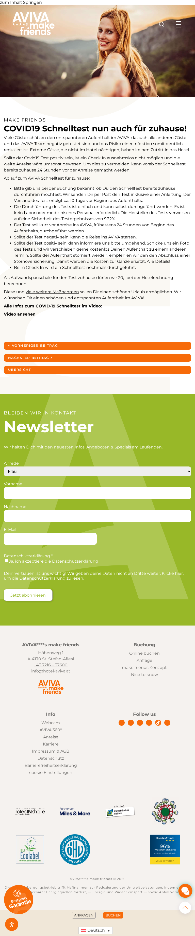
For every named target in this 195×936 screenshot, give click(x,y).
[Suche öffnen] (161, 24)
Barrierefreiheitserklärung (51, 765)
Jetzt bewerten (165, 860)
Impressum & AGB (50, 751)
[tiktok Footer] (158, 723)
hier (179, 573)
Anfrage (144, 660)
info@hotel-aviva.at (50, 671)
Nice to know (144, 674)
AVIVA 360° (51, 729)
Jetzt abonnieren (28, 595)
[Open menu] (178, 24)
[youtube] (149, 723)
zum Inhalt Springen (21, 2)
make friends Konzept (144, 667)
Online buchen (144, 653)
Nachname (15, 506)
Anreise (50, 737)
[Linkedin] (140, 723)
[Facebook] (122, 723)
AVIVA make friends (165, 854)
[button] (95, 930)
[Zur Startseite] (33, 33)
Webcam (50, 722)
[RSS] (167, 723)
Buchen (113, 915)
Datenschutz (51, 758)
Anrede (11, 463)
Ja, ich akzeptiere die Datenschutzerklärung (53, 561)
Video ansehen (20, 314)
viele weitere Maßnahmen (52, 291)
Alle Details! (158, 261)
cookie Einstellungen (50, 772)
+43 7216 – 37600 (51, 665)
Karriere (51, 744)
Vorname (13, 483)
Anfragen (83, 915)
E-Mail (10, 529)
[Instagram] (131, 723)
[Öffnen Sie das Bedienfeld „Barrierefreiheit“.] (11, 924)
